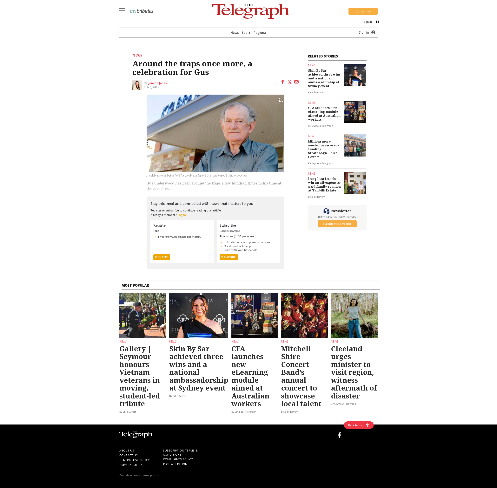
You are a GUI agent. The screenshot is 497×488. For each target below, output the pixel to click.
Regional (260, 32)
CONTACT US (128, 455)
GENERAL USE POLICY (134, 460)
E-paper (369, 21)
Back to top (355, 425)
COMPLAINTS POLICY (178, 459)
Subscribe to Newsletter (337, 223)
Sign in (364, 32)
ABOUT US (126, 450)
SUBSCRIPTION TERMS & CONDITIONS (180, 452)
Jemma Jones (157, 83)
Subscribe (363, 11)
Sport (246, 32)
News (234, 32)
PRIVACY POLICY (130, 465)
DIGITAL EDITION (175, 464)
